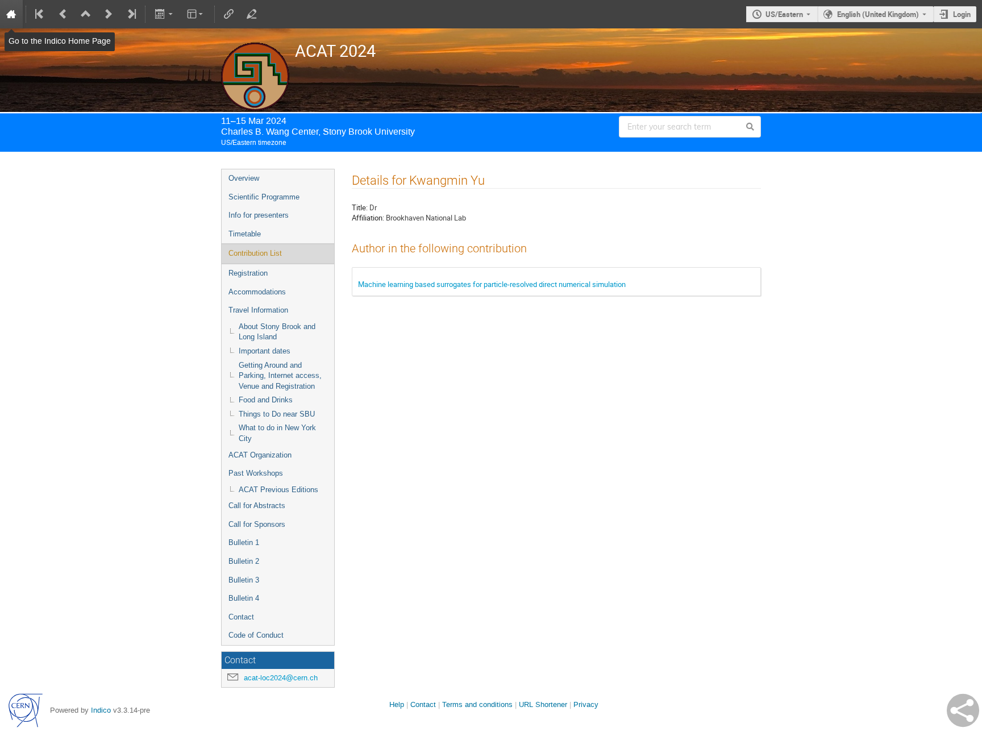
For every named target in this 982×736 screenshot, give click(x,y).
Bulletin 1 (243, 542)
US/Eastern (784, 14)
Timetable (244, 234)
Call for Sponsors (256, 524)
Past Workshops (255, 473)
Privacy (585, 704)
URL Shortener (543, 704)
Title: (360, 207)
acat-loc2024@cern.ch (281, 678)
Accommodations (257, 292)
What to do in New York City (277, 433)
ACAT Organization (260, 455)
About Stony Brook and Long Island (277, 332)
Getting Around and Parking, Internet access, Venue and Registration (280, 375)
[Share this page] (963, 710)
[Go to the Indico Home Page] (11, 14)
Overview (243, 178)
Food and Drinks (266, 400)
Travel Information (258, 310)
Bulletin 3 (243, 580)
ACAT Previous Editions (278, 489)
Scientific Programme (263, 197)
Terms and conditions (477, 704)
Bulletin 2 (243, 561)
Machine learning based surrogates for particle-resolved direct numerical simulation (492, 284)
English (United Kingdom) (878, 14)
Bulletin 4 (243, 598)
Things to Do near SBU (277, 414)
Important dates (264, 351)
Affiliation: (368, 218)
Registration (248, 273)
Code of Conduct (256, 635)
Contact (241, 617)
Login (962, 14)
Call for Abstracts (256, 505)
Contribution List (255, 253)
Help (396, 704)
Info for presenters (258, 215)
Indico (101, 710)
